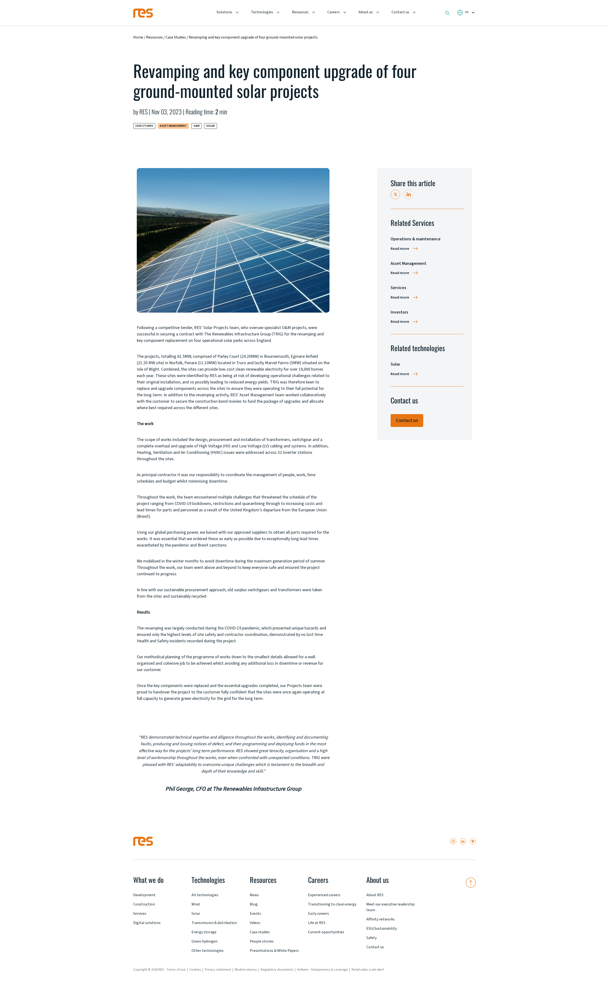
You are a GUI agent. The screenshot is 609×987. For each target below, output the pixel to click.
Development (144, 895)
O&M (196, 126)
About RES (374, 895)
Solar (210, 126)
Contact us (400, 12)
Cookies (195, 969)
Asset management (173, 126)
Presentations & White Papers (274, 950)
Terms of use (176, 969)
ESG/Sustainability (381, 928)
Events (255, 913)
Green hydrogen (204, 941)
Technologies (262, 12)
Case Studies (176, 37)
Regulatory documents (277, 969)
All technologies (205, 895)
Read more (400, 248)
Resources (300, 12)
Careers (333, 12)
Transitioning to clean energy (332, 904)
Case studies (260, 932)
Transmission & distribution (214, 922)
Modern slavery (246, 969)
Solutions (224, 12)
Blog (254, 904)
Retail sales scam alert (368, 969)
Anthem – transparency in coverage (322, 969)
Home (138, 37)
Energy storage (204, 932)
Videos (255, 922)
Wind (196, 904)
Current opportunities (326, 932)
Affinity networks (380, 919)
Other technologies (208, 950)
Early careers (318, 913)
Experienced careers (324, 895)
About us (366, 12)
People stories (262, 941)
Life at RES (316, 922)
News (254, 895)
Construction (144, 904)
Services (139, 913)
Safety (371, 937)
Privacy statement (218, 969)
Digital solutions (147, 922)
